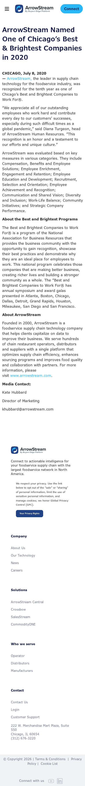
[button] (7, 8)
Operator (18, 656)
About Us (18, 548)
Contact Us (19, 702)
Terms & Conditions (50, 759)
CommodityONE (23, 624)
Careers (16, 570)
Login (15, 709)
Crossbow (18, 609)
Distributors (20, 663)
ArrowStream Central (27, 602)
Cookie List (49, 764)
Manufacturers (22, 671)
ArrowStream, (19, 78)
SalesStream (20, 617)
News (15, 563)
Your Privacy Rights (29, 513)
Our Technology (23, 555)
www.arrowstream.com (30, 375)
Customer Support (25, 717)
